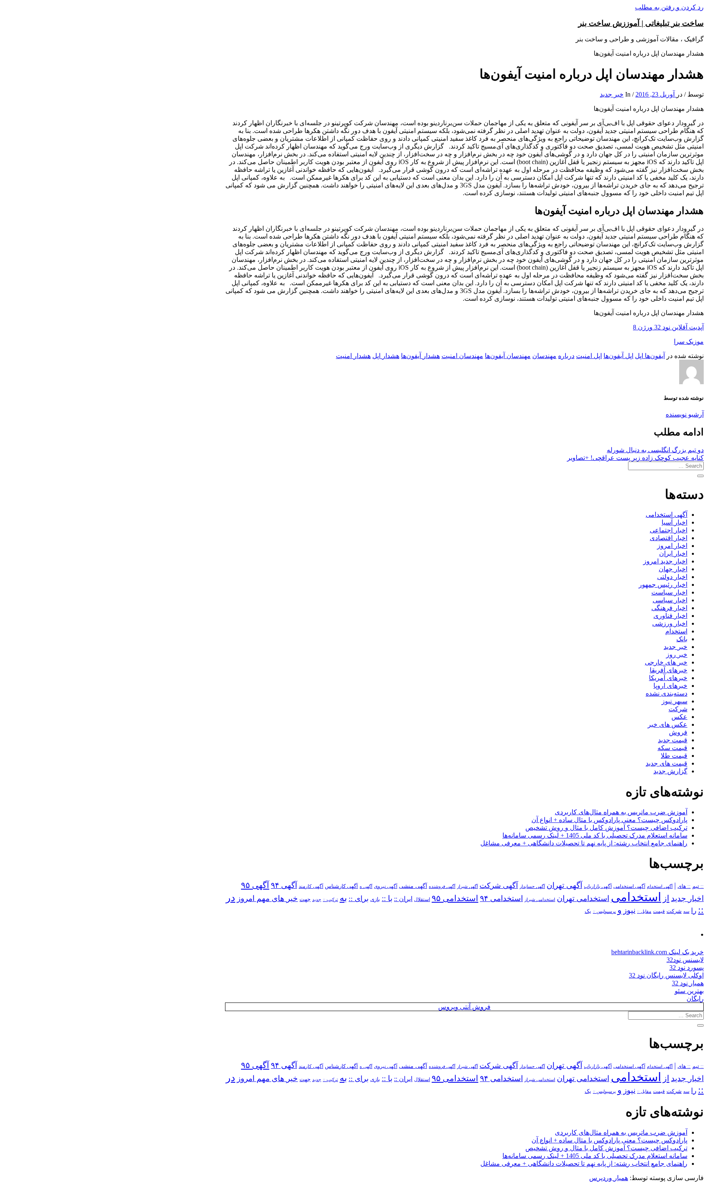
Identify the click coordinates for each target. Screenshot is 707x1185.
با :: (387, 898)
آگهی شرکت (499, 885)
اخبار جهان (673, 568)
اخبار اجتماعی (668, 530)
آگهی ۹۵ (255, 885)
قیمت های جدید (666, 763)
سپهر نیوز (674, 701)
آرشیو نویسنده (685, 414)
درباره (566, 355)
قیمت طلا (674, 755)
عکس (679, 716)
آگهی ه (366, 886)
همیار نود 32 (688, 983)
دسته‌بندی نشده (666, 693)
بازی (375, 899)
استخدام (676, 631)
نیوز (629, 910)
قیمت (659, 911)
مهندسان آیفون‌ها (508, 355)
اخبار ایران (673, 553)
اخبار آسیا (674, 522)
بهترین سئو (689, 990)
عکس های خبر (667, 724)
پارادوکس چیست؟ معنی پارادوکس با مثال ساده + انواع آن (609, 819)
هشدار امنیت (353, 355)
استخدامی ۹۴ (501, 898)
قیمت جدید (672, 740)
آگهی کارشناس (341, 886)
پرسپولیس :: (604, 911)
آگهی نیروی (385, 886)
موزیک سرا (689, 341)
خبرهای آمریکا (668, 677)
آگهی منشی (413, 886)
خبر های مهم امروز (267, 898)
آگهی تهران (564, 885)
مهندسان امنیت (462, 355)
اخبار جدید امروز (665, 561)
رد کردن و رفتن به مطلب (669, 7)
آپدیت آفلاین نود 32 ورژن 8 (668, 327)
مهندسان (544, 355)
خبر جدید (612, 94)
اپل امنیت (589, 355)
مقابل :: (644, 911)
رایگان (695, 998)
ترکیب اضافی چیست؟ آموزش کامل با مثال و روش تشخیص (606, 827)
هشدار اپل (385, 355)
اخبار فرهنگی (669, 607)
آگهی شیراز (467, 886)
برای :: (359, 898)
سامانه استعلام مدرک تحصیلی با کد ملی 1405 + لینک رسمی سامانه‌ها (594, 835)
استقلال (422, 899)
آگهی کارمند (311, 886)
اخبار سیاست (669, 592)
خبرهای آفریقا (668, 670)
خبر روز (676, 654)
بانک (681, 638)
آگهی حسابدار (532, 886)
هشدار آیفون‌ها (420, 355)
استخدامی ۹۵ (455, 898)
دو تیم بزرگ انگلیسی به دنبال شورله (655, 449)
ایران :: (403, 898)
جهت (305, 899)
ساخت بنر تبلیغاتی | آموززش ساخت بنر (641, 23)
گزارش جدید (670, 771)
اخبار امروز (672, 545)
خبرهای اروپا (670, 685)
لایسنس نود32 (685, 959)
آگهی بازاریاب (598, 886)
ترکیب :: (330, 899)
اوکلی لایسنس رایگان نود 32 (666, 975)
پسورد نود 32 (686, 967)
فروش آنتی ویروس (464, 1006)
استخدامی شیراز (540, 899)
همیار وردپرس (608, 1177)
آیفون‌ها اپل (650, 355)
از (666, 898)
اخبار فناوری (670, 615)
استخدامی (636, 896)
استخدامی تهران (583, 898)
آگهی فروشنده (442, 886)
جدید (316, 899)
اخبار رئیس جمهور (663, 584)
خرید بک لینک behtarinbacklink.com (657, 951)
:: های (684, 886)
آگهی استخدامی (666, 514)
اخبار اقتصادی (668, 537)
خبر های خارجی (666, 662)
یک (588, 911)
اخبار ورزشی (669, 623)
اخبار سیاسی (670, 600)
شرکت (678, 708)
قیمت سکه (672, 747)
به (343, 898)
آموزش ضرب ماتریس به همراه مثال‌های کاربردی (621, 812)
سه (686, 911)
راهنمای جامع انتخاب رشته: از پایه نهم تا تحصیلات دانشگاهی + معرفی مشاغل (583, 843)
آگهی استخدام (660, 886)
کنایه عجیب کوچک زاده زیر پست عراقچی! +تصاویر (635, 457)
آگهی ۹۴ (284, 885)
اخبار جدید (687, 898)
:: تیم (698, 886)
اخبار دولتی (672, 576)
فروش (678, 732)
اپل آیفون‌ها (618, 355)
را (693, 910)
